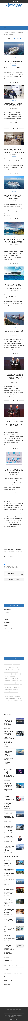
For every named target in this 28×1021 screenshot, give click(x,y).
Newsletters (7, 976)
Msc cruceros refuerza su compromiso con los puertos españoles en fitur (14, 105)
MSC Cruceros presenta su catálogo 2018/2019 (9, 937)
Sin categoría (8, 629)
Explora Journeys (13, 676)
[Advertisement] (14, 17)
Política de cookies (9, 980)
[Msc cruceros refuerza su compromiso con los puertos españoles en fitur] (14, 92)
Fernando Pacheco (8, 678)
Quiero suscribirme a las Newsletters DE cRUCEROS (11, 567)
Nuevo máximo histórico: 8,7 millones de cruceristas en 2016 (14, 331)
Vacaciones (8, 632)
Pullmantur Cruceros (9, 696)
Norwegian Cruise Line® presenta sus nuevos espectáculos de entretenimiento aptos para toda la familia (9, 774)
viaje (11, 700)
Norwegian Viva (15, 689)
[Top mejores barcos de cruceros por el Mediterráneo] (20, 862)
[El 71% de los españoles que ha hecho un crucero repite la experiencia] (14, 458)
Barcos (7, 616)
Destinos (14, 191)
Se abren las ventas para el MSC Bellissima (9, 881)
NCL (21, 685)
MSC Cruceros (14, 680)
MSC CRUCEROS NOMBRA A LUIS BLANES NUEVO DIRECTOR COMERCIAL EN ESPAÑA (8, 787)
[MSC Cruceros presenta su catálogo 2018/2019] (20, 937)
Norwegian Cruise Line (16, 687)
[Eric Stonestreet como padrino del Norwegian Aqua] (20, 838)
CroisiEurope (7, 669)
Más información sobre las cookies (13, 973)
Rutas (14, 237)
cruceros (6, 671)
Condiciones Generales (10, 965)
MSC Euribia (20, 680)
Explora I (6, 676)
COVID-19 (17, 667)
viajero (15, 700)
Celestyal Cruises (16, 665)
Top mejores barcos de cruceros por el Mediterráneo (9, 862)
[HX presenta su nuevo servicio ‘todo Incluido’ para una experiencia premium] (20, 847)
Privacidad (7, 984)
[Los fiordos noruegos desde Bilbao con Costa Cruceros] (20, 901)
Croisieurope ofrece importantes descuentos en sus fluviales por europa (9, 871)
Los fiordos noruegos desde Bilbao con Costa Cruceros (8, 901)
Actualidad (14, 57)
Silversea (6, 698)
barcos (10, 665)
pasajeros (6, 691)
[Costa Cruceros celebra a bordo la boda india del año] (20, 920)
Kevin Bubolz (7, 680)
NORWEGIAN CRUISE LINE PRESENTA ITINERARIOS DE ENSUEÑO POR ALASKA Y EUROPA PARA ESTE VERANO (9, 722)
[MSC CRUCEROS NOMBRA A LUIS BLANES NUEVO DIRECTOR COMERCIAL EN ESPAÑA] (20, 785)
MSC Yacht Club (15, 685)
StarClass (19, 698)
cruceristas (13, 669)
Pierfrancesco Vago (13, 691)
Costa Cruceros (11, 667)
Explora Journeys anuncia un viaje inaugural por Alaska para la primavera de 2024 (14, 241)
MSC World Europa (8, 685)
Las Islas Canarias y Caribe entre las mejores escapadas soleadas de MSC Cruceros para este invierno (9, 816)
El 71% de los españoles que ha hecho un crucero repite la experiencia (14, 471)
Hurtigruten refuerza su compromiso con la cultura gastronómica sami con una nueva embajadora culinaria (9, 801)
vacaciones (7, 700)
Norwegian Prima (8, 689)
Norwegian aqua (8, 687)
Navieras (7, 622)
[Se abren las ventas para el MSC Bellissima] (20, 881)
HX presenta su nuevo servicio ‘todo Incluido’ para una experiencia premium (9, 847)
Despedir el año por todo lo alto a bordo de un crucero (9, 911)
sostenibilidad (12, 698)
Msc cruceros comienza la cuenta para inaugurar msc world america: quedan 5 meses (9, 827)
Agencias (7, 612)
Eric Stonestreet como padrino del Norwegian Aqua (8, 838)
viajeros (20, 700)
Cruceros (6, 32)
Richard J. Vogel (17, 696)
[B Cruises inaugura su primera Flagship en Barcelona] (20, 928)
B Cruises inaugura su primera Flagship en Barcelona (9, 928)
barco (6, 665)
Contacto (6, 969)
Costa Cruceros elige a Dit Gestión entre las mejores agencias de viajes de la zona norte (9, 890)
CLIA (5, 667)
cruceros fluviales (13, 671)
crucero (18, 669)
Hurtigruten (15, 678)
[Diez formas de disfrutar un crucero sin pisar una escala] (14, 48)
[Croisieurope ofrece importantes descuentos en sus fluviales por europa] (20, 871)
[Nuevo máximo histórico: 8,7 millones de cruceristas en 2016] (14, 318)
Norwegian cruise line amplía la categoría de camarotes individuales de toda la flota (14, 151)
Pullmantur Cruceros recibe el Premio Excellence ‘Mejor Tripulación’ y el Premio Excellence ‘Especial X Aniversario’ (14, 377)
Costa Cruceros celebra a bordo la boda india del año (9, 919)
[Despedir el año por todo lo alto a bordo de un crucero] (20, 911)
